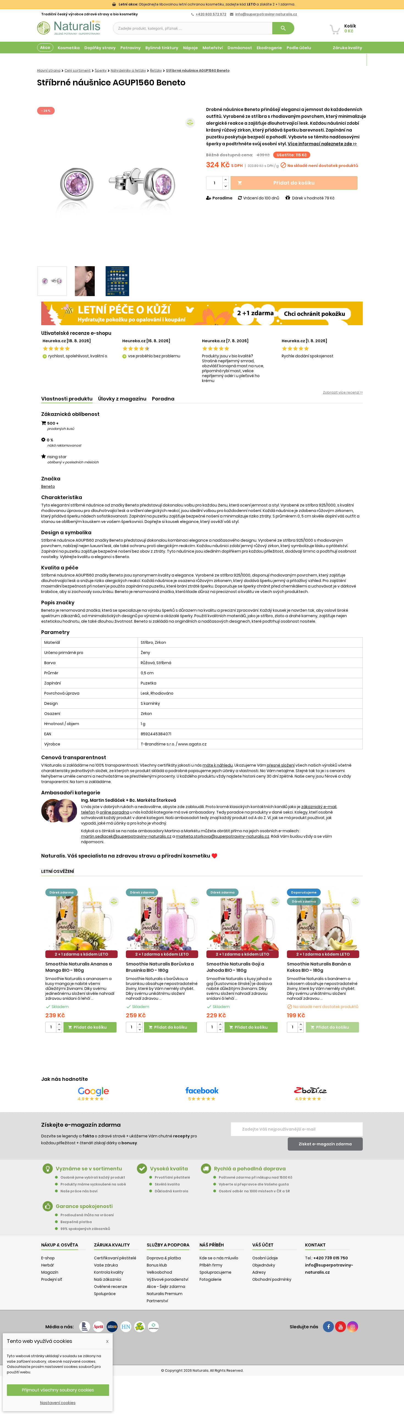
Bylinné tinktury (161, 48)
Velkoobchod (159, 1272)
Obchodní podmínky (271, 1279)
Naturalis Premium (164, 1293)
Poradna (163, 398)
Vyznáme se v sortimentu (89, 1168)
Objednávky (263, 1265)
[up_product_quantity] (59, 1025)
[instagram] (352, 1326)
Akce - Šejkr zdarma (166, 1286)
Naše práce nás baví (79, 1191)
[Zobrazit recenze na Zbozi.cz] (310, 1091)
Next (189, 184)
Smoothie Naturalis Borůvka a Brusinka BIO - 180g (160, 967)
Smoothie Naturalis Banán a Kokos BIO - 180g (319, 967)
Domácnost (240, 48)
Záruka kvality (347, 48)
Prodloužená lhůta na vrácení (87, 1215)
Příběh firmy (211, 1265)
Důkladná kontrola (171, 1191)
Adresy (259, 1272)
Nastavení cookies (58, 1402)
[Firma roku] (202, 1348)
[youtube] (340, 1326)
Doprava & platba (164, 1258)
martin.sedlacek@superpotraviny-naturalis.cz (126, 836)
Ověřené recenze (110, 1286)
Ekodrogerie (269, 48)
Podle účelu (299, 48)
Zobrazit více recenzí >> (343, 392)
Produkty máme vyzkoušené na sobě (93, 1184)
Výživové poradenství (167, 1279)
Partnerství (157, 1301)
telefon (88, 812)
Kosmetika (69, 48)
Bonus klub (157, 1265)
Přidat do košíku (276, 182)
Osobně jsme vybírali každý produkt (92, 1177)
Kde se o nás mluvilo (219, 1258)
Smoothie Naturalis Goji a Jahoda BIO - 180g (235, 967)
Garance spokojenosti (84, 1206)
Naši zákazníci (107, 1279)
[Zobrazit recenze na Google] (93, 1091)
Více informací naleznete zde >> (322, 144)
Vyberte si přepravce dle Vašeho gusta (254, 1184)
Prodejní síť (51, 1279)
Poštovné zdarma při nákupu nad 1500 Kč (255, 1177)
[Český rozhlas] (84, 1326)
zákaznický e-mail (318, 806)
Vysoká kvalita (169, 1168)
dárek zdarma (61, 892)
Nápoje (190, 48)
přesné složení (281, 765)
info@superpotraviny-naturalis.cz (266, 14)
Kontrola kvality (108, 1272)
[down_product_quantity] (59, 1030)
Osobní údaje (265, 1258)
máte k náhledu (218, 765)
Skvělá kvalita (167, 1184)
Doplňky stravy (100, 48)
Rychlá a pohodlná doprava (250, 1168)
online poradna (114, 812)
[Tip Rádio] (139, 1326)
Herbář (47, 1265)
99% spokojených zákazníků (85, 1228)
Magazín (353, 60)
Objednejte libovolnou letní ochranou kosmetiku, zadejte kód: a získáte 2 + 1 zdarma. (207, 4)
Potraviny (130, 48)
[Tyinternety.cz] (153, 1326)
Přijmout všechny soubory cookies (58, 1390)
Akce (45, 47)
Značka (50, 478)
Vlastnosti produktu (67, 398)
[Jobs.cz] (112, 1326)
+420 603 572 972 (211, 14)
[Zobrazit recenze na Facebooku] (202, 1091)
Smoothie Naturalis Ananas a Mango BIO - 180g (78, 967)
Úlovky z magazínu (122, 398)
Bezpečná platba (76, 1222)
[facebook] (328, 1326)
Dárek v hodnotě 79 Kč (313, 198)
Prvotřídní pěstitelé (172, 1177)
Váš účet (262, 1245)
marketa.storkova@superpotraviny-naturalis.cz (222, 836)
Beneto (48, 486)
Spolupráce (105, 1293)
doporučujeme (304, 892)
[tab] (67, 399)
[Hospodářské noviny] (125, 1326)
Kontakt (315, 1245)
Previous (45, 184)
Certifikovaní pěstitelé (115, 1258)
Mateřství (213, 48)
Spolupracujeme (215, 1272)
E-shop (48, 1258)
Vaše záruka (106, 1265)
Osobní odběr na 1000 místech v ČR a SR (254, 1191)
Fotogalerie (211, 1279)
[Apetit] (98, 1326)
